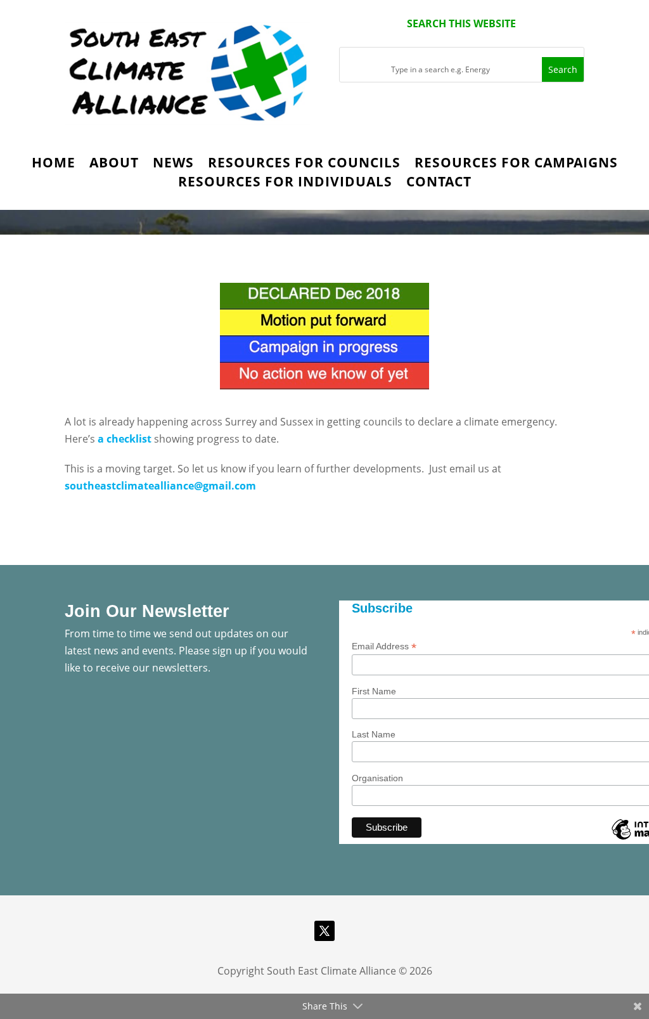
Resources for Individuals (285, 183)
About (114, 164)
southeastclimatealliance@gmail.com (160, 486)
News (173, 164)
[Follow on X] (324, 931)
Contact (439, 183)
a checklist (124, 439)
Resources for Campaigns (516, 164)
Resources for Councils (304, 164)
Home (53, 164)
